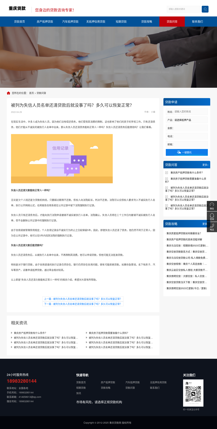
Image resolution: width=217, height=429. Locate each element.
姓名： (171, 111)
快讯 (78, 393)
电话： (171, 136)
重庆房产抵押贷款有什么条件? (30, 332)
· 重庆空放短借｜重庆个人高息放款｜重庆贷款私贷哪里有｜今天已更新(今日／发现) (187, 263)
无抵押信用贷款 (95, 21)
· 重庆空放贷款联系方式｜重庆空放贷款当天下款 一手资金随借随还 (187, 251)
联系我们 (197, 21)
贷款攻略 (146, 21)
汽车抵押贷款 (70, 21)
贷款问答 (172, 21)
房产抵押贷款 (45, 21)
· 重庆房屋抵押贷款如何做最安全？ (183, 233)
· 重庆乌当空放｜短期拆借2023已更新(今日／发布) (187, 245)
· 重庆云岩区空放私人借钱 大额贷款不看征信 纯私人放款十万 (187, 270)
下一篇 (83, 303)
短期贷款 (121, 21)
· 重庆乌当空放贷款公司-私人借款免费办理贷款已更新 (187, 257)
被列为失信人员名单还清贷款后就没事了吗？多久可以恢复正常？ (47, 337)
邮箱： (171, 144)
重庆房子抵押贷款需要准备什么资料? (108, 332)
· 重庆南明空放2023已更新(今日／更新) (186, 288)
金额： (171, 128)
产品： (171, 120)
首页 (31, 93)
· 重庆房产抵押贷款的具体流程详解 (183, 239)
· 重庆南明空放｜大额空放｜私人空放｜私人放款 (187, 276)
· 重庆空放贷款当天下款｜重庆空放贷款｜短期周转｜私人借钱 (187, 282)
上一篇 (83, 298)
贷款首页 (19, 21)
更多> (205, 164)
